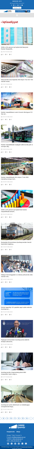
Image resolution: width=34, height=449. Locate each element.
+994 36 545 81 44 (15, 441)
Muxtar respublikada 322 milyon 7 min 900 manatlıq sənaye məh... (15, 178)
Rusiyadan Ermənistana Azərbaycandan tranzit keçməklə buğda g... (16, 243)
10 (11, 418)
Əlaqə (18, 432)
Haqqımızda (11, 432)
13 (22, 418)
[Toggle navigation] (17, 15)
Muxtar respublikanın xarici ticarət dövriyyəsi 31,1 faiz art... (17, 113)
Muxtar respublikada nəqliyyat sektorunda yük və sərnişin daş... (17, 145)
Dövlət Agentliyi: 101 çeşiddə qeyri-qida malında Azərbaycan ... (16, 308)
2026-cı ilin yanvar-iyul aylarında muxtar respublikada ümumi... (14, 210)
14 (27, 418)
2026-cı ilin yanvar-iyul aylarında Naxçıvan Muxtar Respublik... (14, 48)
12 (18, 418)
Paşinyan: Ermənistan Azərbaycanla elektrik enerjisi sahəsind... (15, 340)
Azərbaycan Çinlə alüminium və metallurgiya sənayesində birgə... (15, 405)
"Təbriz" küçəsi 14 (16, 435)
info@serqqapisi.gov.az (18, 437)
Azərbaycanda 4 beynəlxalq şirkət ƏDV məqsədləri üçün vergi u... (13, 373)
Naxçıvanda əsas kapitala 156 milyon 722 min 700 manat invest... (17, 80)
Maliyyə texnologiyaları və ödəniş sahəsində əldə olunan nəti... (17, 275)
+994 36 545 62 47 (17, 439)
